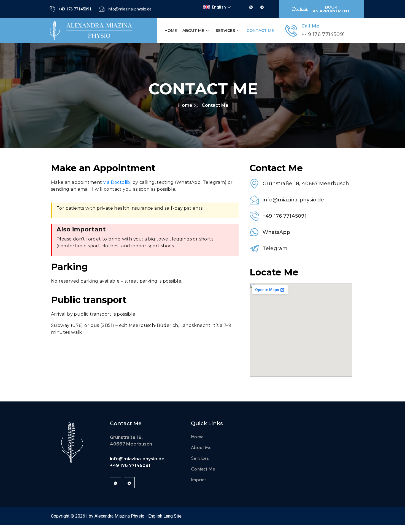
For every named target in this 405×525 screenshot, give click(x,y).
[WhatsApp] (251, 7)
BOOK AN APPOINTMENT (331, 9)
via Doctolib (116, 182)
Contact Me (260, 30)
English (219, 7)
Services (225, 30)
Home (170, 30)
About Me (193, 30)
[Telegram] (262, 7)
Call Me (310, 26)
